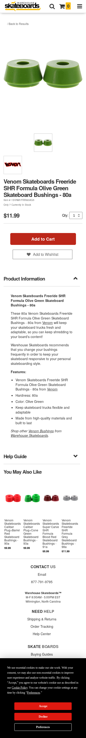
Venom (47, 322)
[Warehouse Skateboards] (25, 6)
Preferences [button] (33, 692)
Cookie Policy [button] (19, 687)
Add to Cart (43, 239)
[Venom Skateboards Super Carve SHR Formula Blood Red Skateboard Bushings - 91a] (51, 516)
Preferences (43, 727)
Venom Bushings (41, 431)
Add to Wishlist (45, 254)
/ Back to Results (18, 24)
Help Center (42, 633)
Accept (43, 706)
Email (42, 574)
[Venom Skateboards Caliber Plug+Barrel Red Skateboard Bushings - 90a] (13, 516)
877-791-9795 (42, 581)
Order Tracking (42, 626)
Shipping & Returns (41, 619)
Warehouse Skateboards (29, 435)
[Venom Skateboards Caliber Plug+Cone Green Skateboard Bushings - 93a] (32, 516)
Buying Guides (42, 654)
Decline (43, 716)
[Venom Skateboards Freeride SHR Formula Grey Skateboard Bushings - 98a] (70, 516)
